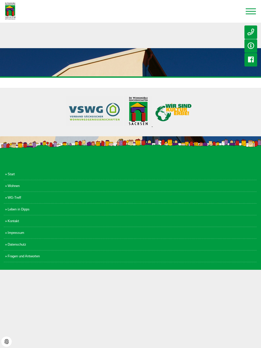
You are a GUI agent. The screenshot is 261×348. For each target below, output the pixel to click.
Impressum (16, 233)
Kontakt (13, 221)
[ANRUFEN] (250, 32)
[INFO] (250, 46)
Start (11, 174)
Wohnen (14, 186)
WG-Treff (14, 197)
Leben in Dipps (19, 209)
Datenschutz (17, 244)
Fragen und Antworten (24, 256)
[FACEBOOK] (250, 59)
